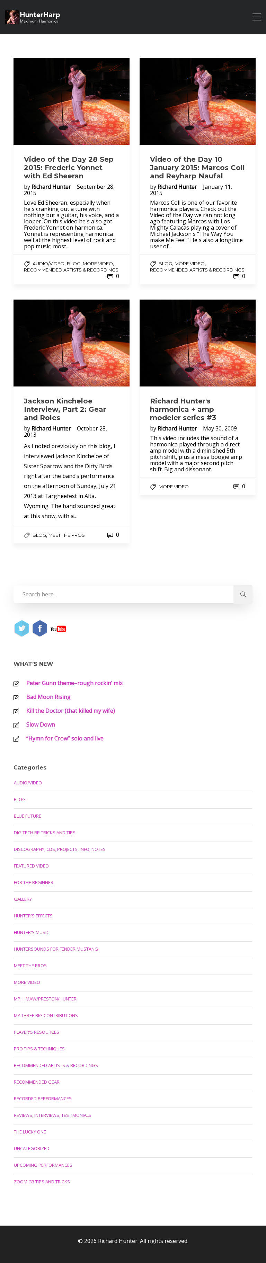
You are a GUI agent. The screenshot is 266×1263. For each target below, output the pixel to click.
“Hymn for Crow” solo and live (65, 738)
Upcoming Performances (43, 1165)
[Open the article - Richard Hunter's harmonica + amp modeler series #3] (198, 343)
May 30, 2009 (220, 428)
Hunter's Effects (33, 916)
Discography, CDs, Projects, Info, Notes (60, 849)
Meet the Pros (66, 535)
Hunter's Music (31, 932)
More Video (98, 263)
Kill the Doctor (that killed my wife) (70, 711)
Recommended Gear (37, 1082)
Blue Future (27, 816)
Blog (73, 263)
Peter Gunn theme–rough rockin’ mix (74, 683)
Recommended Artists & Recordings (71, 270)
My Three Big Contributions (46, 1015)
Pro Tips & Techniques (39, 1049)
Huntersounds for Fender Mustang (56, 949)
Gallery (23, 899)
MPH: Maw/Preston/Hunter (45, 999)
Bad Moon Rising (48, 697)
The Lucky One (30, 1132)
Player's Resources (36, 1032)
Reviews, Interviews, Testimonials (52, 1115)
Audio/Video (48, 263)
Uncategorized (32, 1148)
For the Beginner (33, 882)
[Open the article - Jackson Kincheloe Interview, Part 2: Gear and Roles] (72, 343)
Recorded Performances (43, 1098)
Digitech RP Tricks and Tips (45, 832)
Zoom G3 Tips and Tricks (42, 1181)
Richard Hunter (52, 186)
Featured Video (31, 866)
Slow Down (40, 724)
